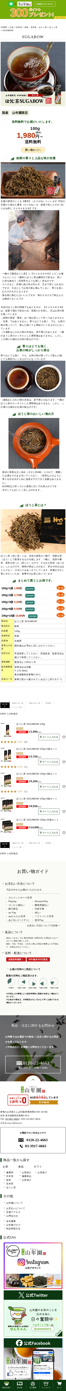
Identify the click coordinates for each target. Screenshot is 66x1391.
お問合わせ (12, 1216)
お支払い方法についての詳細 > (43, 925)
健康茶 (9, 1172)
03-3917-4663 (12, 1119)
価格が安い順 (17, 703)
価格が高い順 (34, 703)
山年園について (14, 1203)
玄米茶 (9, 1183)
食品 (21, 1166)
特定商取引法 (13, 1228)
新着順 (48, 703)
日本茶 (19, 27)
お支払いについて (15, 1208)
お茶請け (26, 1172)
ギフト (38, 1166)
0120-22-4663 (37, 1140)
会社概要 (11, 1221)
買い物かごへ (33, 150)
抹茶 (8, 1180)
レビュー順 (17, 707)
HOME (4, 27)
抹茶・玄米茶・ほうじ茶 (36, 27)
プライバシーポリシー (11, 1123)
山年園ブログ (13, 1225)
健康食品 (26, 1176)
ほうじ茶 (53, 27)
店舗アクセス (13, 1212)
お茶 (11, 27)
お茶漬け (26, 1180)
